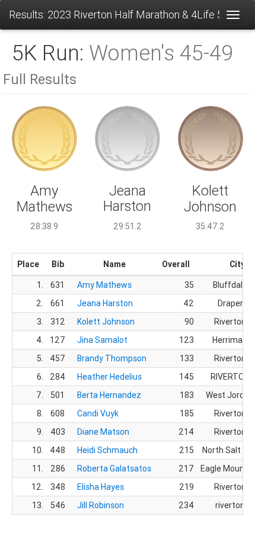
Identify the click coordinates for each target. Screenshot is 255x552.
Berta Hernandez (109, 395)
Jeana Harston (105, 303)
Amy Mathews (104, 285)
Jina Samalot (102, 340)
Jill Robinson (100, 505)
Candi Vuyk (98, 413)
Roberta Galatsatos (114, 468)
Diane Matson (103, 431)
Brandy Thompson (111, 358)
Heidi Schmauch (107, 450)
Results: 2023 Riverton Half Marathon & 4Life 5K (114, 14)
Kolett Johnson (106, 321)
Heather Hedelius (109, 376)
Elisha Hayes (100, 487)
